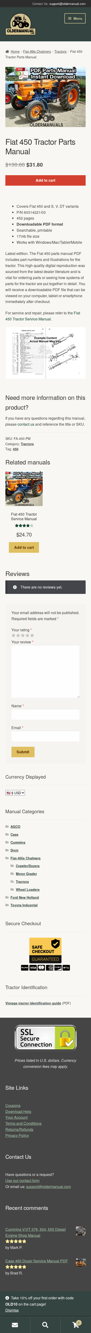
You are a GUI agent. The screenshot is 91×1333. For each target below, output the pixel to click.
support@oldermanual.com (67, 3)
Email (17, 727)
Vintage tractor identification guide (33, 1003)
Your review (22, 642)
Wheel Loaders (28, 889)
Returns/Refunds (19, 1129)
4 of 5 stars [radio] (27, 635)
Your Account (16, 1117)
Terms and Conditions (23, 1123)
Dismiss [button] (12, 1310)
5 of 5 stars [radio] (32, 635)
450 (15, 449)
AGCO (15, 826)
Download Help (18, 1111)
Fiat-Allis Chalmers (37, 51)
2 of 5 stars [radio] (18, 635)
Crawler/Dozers (28, 865)
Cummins (17, 842)
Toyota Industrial (24, 905)
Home (15, 51)
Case (14, 834)
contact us (26, 424)
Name (17, 705)
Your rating (21, 629)
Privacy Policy (17, 1135)
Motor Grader (26, 873)
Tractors (60, 51)
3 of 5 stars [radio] (22, 635)
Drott (14, 850)
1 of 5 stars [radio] (13, 635)
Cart (70, 1321)
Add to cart (45, 180)
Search (45, 1325)
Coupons (13, 1105)
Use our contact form (22, 1180)
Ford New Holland (24, 897)
